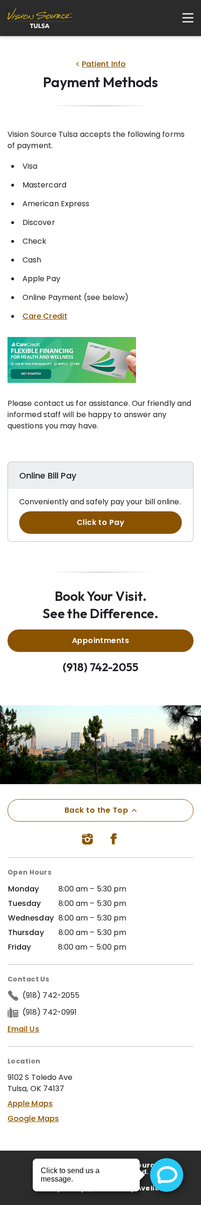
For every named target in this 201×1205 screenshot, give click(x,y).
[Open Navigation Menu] (183, 17)
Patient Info (104, 64)
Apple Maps (30, 1103)
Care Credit (44, 316)
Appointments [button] (100, 640)
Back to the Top (96, 810)
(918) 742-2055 (100, 667)
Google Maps (33, 1118)
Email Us (23, 1029)
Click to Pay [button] (101, 522)
